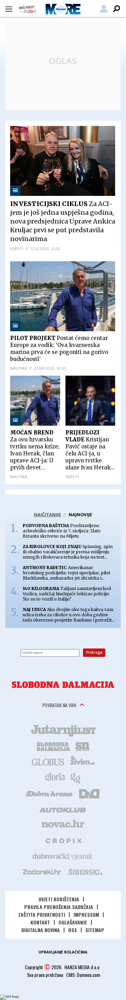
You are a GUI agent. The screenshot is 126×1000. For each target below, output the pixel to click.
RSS (72, 930)
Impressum (86, 914)
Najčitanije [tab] (47, 515)
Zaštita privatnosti (41, 914)
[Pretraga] (117, 9)
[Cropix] (63, 840)
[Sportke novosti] (83, 746)
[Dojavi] (27, 9)
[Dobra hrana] (50, 793)
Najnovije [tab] (80, 515)
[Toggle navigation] (9, 8)
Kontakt (40, 922)
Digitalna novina (40, 930)
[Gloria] (54, 777)
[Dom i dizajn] (89, 793)
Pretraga (94, 652)
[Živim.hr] (82, 761)
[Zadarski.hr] (42, 872)
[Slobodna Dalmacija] (63, 684)
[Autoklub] (63, 809)
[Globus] (48, 761)
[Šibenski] (85, 872)
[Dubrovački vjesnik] (63, 856)
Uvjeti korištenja (58, 899)
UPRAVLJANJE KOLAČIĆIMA (63, 952)
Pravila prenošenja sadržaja (58, 906)
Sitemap (94, 930)
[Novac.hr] (63, 824)
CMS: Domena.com (83, 974)
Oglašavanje (72, 922)
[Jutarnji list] (63, 730)
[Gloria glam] (76, 777)
